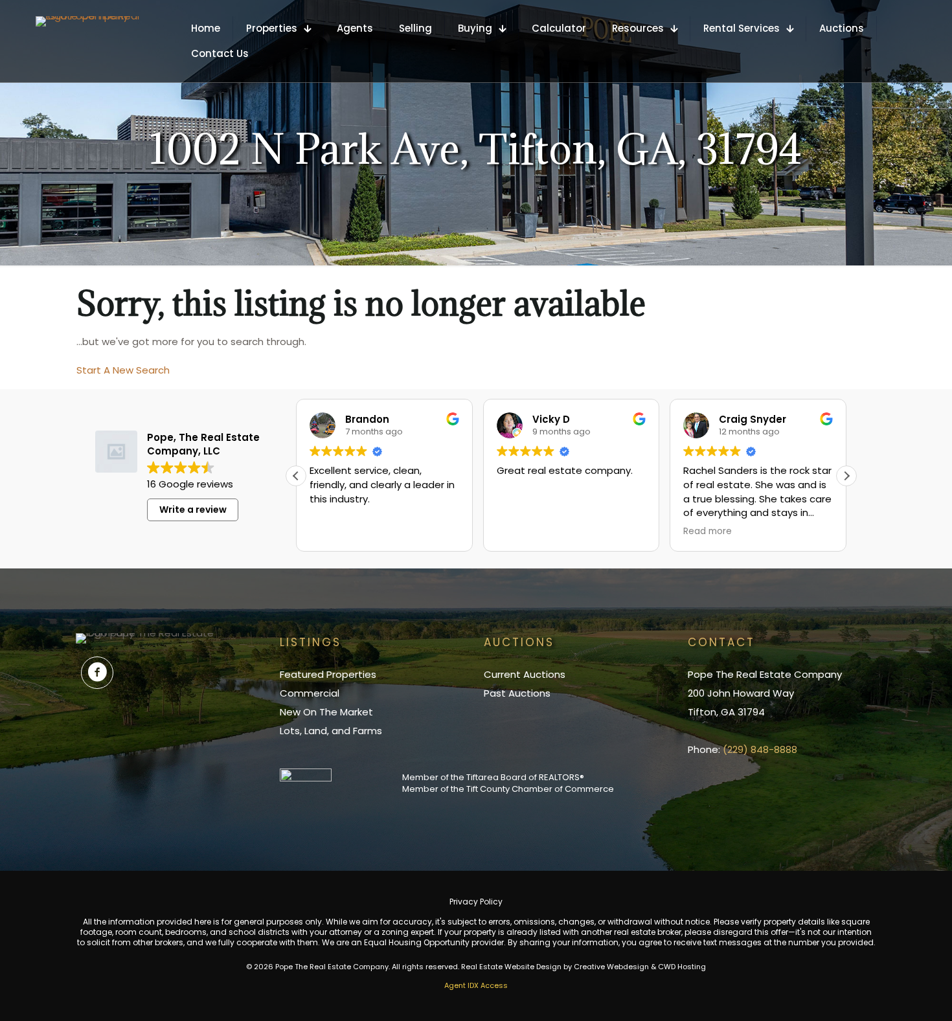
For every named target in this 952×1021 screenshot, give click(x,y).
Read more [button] (707, 531)
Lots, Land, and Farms (331, 730)
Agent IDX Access (476, 985)
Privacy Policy (476, 901)
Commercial (309, 693)
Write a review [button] (193, 509)
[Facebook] (97, 672)
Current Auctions (524, 674)
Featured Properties (328, 674)
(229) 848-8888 (760, 749)
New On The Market (326, 712)
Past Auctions (517, 693)
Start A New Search (123, 370)
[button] (846, 476)
